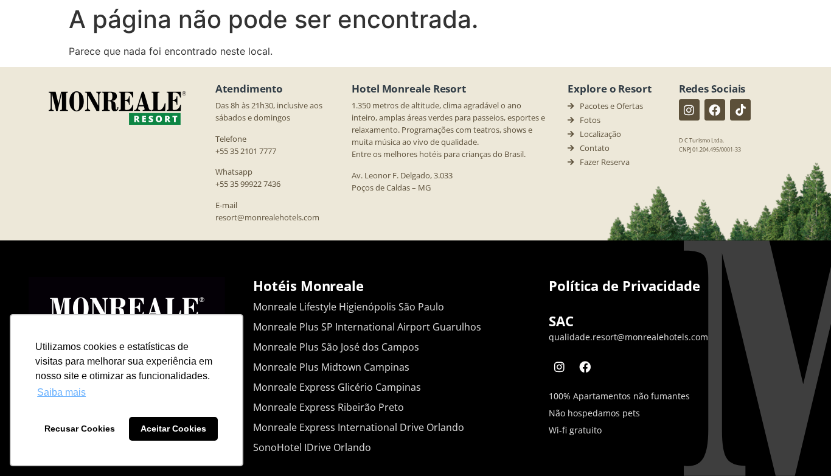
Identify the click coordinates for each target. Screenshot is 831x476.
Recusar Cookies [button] (79, 428)
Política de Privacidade (624, 285)
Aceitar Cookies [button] (173, 428)
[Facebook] (714, 109)
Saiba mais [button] (61, 392)
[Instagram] (689, 109)
